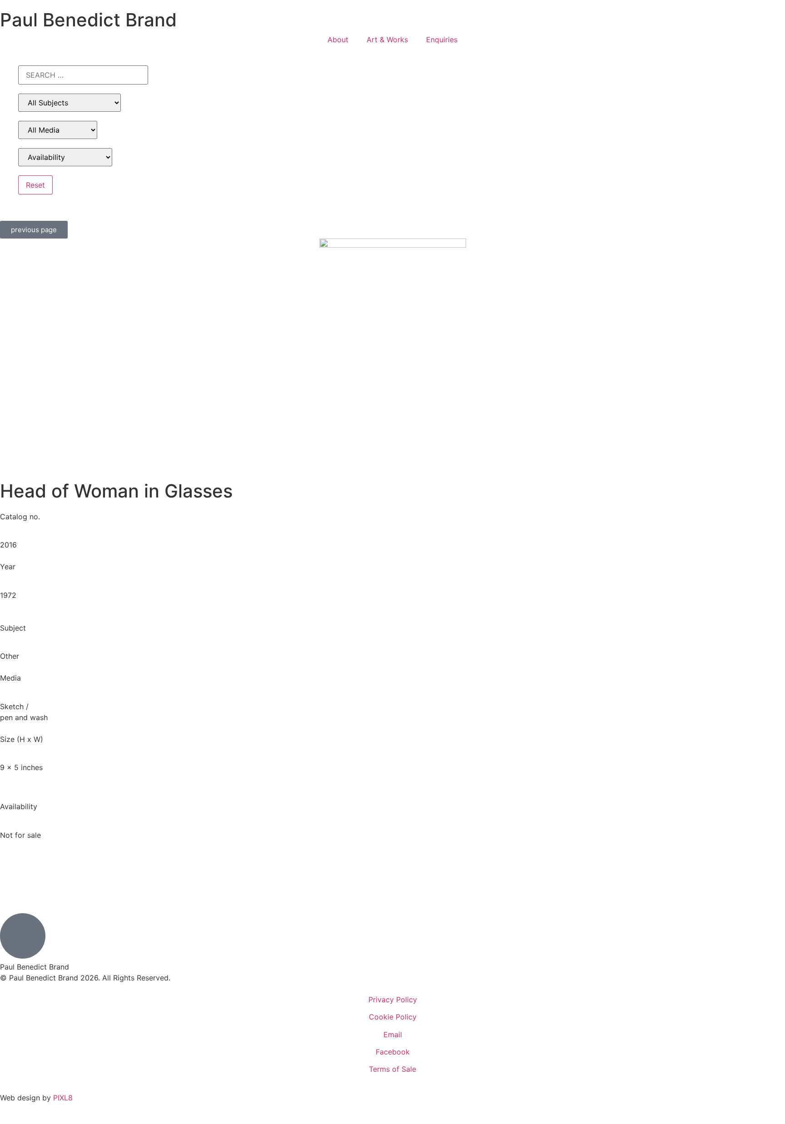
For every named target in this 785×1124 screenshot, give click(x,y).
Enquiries (441, 39)
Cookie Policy (393, 1016)
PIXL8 (63, 1097)
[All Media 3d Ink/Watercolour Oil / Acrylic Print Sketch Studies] (57, 130)
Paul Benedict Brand (88, 20)
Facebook (393, 1051)
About (338, 39)
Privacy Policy (392, 999)
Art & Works (387, 39)
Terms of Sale (392, 1069)
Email (392, 1034)
